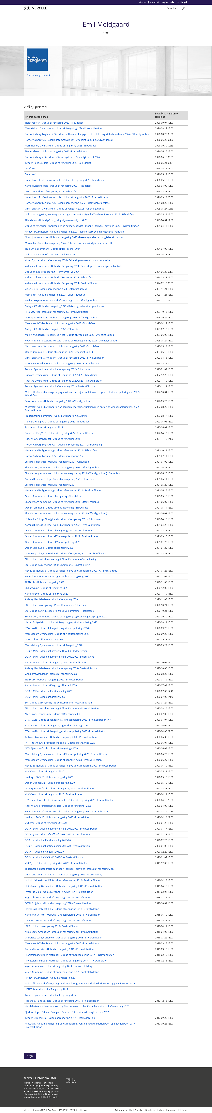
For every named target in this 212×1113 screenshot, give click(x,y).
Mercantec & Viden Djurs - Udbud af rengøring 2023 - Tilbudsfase (60, 323)
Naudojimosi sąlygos (155, 1110)
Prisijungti (182, 2)
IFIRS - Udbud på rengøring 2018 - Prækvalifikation (52, 926)
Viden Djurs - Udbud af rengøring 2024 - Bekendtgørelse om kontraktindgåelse (67, 260)
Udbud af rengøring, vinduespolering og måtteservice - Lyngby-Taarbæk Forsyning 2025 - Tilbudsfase (79, 214)
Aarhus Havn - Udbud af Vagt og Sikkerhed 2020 (51, 685)
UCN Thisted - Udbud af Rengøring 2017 (46, 989)
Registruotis (168, 2)
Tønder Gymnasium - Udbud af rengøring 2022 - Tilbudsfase (57, 369)
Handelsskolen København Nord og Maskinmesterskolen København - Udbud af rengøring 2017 (77, 1006)
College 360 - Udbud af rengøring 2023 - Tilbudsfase (53, 329)
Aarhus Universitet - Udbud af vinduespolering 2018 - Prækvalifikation (62, 914)
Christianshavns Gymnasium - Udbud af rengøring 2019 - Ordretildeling (63, 874)
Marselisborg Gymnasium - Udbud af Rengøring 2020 (53, 645)
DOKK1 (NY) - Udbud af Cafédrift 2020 (45, 696)
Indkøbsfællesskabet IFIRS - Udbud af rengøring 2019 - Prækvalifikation (63, 880)
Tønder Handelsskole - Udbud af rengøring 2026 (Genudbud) (58, 162)
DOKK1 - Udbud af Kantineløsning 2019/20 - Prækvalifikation (57, 846)
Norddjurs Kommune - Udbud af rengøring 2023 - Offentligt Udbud (61, 317)
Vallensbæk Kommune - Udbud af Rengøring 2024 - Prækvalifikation (61, 283)
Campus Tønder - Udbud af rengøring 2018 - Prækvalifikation (58, 920)
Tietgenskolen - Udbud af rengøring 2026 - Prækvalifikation (56, 151)
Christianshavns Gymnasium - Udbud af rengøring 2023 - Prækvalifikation (64, 357)
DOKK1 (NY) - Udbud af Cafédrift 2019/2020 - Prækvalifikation (58, 834)
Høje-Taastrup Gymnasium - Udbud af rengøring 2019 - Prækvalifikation (64, 886)
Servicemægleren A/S (38, 75)
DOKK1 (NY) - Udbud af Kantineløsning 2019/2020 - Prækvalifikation (61, 828)
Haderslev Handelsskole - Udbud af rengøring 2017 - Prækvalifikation (62, 1000)
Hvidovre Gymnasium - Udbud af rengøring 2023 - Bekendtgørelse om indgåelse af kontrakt (74, 231)
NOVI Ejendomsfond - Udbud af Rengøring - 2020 (51, 748)
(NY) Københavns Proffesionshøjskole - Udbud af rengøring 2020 (60, 742)
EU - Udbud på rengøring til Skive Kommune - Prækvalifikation (58, 702)
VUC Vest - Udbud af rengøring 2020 (44, 771)
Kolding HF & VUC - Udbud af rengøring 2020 (49, 777)
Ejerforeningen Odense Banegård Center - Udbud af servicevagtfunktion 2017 (67, 1012)
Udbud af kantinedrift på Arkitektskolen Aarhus (50, 254)
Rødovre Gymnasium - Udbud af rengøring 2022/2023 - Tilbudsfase (61, 375)
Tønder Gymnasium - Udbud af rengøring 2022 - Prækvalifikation (60, 386)
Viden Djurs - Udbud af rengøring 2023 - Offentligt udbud (56, 289)
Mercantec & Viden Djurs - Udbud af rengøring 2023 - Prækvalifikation (62, 363)
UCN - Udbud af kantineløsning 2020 (44, 639)
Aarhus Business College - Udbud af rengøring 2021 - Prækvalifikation (62, 524)
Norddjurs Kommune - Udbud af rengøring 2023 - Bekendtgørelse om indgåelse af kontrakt (74, 237)
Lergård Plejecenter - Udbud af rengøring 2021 (50, 484)
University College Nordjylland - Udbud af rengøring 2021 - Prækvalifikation (65, 553)
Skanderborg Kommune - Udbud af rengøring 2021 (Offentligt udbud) (62, 467)
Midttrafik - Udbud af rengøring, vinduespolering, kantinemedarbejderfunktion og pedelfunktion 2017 (80, 983)
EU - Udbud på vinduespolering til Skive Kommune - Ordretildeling (60, 559)
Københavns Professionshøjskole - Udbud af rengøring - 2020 (58, 805)
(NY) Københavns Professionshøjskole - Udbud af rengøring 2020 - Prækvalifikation (69, 800)
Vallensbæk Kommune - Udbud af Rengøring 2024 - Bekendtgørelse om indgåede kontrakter (75, 266)
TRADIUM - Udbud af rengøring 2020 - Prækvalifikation (54, 679)
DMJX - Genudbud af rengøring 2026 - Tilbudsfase (51, 191)
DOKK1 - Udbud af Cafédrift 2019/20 (44, 851)
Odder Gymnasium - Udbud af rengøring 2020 (50, 782)
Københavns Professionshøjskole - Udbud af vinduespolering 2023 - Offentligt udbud (71, 340)
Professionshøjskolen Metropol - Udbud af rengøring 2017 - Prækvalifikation (66, 960)
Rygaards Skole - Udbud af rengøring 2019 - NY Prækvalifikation (59, 891)
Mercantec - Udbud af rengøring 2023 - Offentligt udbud (55, 294)
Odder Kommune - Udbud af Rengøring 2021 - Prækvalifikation (59, 530)
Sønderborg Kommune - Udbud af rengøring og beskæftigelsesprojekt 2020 (66, 616)
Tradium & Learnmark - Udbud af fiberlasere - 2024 (52, 248)
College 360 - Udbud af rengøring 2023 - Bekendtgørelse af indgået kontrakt (66, 306)
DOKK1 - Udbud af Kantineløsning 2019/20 (48, 840)
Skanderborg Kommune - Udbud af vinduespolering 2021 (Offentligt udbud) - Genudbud (73, 473)
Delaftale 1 (30, 174)
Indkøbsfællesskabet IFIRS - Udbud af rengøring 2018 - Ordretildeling (62, 909)
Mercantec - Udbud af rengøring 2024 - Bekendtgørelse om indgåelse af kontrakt (68, 243)
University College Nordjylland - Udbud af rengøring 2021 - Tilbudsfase (63, 519)
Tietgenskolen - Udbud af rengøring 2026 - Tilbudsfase (54, 122)
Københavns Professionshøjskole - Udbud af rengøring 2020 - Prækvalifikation (67, 811)
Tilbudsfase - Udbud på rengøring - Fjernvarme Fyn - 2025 (56, 220)
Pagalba (171, 8)
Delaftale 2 (30, 168)
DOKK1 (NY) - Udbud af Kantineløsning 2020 (48, 691)
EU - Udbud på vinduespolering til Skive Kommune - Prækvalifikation (62, 708)
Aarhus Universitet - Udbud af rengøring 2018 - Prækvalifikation (59, 949)
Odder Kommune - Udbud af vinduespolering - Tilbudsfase (56, 507)
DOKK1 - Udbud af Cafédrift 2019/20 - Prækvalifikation (54, 857)
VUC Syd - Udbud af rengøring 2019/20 (46, 822)
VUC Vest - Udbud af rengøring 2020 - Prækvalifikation (54, 794)
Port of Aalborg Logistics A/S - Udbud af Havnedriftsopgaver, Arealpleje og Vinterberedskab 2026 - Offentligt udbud (87, 134)
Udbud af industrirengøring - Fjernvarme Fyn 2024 (52, 271)
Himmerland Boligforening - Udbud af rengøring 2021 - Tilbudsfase (61, 450)
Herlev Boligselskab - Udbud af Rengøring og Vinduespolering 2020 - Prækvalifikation (71, 765)
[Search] (184, 8)
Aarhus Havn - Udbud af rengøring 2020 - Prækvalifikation (56, 662)
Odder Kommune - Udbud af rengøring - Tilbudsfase (53, 496)
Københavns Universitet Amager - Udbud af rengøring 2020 (57, 576)
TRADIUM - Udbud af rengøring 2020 (44, 582)
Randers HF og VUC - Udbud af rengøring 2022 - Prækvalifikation (59, 433)
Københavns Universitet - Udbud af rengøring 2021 (52, 438)
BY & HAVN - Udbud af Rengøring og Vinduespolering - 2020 (57, 628)
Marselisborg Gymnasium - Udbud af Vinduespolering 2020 (57, 633)
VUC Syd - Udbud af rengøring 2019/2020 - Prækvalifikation (56, 863)
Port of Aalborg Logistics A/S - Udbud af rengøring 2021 (55, 456)
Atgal (30, 1056)
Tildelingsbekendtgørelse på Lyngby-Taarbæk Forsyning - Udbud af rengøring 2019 (69, 868)
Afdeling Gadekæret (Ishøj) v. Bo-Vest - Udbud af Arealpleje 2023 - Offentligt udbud (69, 334)
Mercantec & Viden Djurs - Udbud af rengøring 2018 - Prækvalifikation (62, 943)
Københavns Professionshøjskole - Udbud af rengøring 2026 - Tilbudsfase (64, 180)
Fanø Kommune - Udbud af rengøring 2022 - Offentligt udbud (58, 401)
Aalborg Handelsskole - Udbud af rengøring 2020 (51, 599)
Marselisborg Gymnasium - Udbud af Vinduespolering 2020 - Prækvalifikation (66, 754)
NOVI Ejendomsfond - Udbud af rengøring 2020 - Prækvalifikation (60, 788)
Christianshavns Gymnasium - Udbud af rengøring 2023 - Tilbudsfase (62, 346)
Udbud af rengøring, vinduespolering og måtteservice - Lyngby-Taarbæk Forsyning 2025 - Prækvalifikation (82, 225)
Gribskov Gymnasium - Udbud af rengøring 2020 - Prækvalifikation (61, 737)
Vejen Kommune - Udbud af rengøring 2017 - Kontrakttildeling (58, 966)
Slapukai (139, 1110)
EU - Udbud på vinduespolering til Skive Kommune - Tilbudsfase (59, 610)
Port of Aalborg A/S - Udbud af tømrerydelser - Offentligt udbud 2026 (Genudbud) (69, 139)
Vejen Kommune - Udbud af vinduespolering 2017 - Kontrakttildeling (62, 972)
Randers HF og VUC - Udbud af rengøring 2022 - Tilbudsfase (57, 421)
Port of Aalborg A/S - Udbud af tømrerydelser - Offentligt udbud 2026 (62, 157)
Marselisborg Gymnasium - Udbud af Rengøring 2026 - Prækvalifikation (63, 128)
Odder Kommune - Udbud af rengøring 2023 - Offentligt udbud (59, 352)
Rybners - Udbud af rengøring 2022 (44, 427)
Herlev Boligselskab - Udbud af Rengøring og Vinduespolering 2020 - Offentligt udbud (71, 570)
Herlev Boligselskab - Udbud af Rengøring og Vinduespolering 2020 (61, 622)
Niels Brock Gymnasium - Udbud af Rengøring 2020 (52, 714)
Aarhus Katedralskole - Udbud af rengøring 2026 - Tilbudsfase (58, 185)
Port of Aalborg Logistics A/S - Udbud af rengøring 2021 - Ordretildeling (63, 444)
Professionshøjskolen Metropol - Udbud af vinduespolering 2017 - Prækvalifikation (69, 954)
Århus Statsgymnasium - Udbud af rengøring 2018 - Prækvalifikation (62, 931)
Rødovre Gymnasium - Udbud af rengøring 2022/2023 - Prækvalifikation (63, 380)
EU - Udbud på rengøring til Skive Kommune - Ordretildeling (57, 565)
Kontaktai (154, 2)
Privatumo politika (124, 1110)
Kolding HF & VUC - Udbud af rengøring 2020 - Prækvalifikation (58, 817)
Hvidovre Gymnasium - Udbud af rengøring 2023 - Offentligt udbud (61, 300)
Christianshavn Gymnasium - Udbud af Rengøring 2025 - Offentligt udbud (64, 208)
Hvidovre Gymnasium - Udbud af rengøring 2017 (51, 977)
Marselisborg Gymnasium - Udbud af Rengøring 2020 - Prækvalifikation (63, 759)
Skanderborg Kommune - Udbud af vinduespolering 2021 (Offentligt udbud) (66, 513)
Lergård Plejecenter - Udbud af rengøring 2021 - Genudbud (57, 461)
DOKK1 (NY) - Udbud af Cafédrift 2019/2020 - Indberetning (56, 651)
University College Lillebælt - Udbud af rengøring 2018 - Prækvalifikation (63, 937)
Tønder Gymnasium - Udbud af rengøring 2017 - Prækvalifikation (60, 1017)
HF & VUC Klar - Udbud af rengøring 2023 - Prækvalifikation (57, 311)
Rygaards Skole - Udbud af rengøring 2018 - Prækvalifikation (57, 897)
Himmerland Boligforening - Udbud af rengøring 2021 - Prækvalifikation (63, 490)
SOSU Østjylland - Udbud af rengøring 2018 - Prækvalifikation (58, 903)
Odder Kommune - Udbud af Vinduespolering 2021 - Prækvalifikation (62, 536)
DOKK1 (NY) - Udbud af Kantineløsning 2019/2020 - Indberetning (59, 656)
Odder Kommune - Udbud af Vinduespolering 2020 (52, 542)
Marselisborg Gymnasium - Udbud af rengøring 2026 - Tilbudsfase (60, 145)
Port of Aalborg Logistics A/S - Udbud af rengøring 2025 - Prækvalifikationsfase (67, 202)
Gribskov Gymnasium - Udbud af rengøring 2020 (51, 673)
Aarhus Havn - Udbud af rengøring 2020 (46, 593)
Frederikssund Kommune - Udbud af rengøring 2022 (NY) (56, 415)
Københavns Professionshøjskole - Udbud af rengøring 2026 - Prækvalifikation (67, 197)
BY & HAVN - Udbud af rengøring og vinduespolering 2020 (56, 725)
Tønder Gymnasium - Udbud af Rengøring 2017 (50, 995)
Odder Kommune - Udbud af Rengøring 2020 (49, 547)
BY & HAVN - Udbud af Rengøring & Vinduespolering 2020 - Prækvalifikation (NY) (68, 719)
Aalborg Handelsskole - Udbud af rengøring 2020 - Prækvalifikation (61, 668)
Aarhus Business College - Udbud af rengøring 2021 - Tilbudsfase (60, 479)
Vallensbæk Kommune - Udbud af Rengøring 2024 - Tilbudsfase (59, 277)
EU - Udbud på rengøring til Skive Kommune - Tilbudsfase (56, 605)
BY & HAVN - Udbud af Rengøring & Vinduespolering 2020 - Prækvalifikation (65, 731)
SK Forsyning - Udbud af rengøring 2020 (46, 588)
